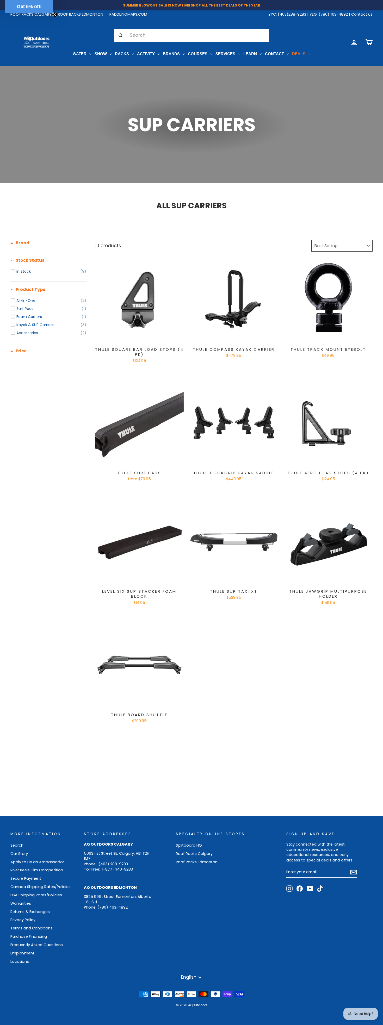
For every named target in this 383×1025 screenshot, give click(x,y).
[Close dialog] (243, 463)
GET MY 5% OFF (191, 535)
